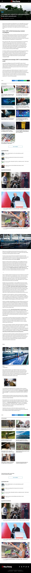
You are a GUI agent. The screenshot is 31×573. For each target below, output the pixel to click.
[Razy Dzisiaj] (15, 1)
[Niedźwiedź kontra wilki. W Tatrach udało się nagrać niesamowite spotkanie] (8, 468)
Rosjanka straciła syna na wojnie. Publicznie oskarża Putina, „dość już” (14, 165)
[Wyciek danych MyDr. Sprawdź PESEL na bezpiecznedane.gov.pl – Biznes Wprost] (8, 113)
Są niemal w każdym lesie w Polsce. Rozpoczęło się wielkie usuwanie (6, 440)
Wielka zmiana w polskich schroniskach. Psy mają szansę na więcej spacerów (7, 463)
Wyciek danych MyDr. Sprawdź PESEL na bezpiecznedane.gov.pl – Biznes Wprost (7, 119)
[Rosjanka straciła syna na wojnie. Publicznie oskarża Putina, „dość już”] (2, 166)
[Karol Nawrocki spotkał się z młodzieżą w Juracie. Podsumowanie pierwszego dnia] (15, 180)
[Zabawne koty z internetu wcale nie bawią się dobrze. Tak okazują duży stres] (23, 424)
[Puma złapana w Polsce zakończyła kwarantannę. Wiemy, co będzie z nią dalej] (8, 446)
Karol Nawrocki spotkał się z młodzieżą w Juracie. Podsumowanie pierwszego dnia (16, 189)
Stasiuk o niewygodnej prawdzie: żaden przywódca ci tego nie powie (14, 157)
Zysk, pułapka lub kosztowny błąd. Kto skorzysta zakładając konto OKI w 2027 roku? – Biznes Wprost (22, 119)
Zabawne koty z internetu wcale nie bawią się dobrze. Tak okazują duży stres (22, 429)
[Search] (28, 1)
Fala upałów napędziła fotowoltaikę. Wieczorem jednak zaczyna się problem (22, 440)
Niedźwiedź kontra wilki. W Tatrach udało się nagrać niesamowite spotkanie (7, 474)
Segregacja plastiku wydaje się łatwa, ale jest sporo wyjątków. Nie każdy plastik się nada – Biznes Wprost (22, 131)
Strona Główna (3, 3)
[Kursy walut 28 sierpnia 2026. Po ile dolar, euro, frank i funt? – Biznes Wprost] (8, 138)
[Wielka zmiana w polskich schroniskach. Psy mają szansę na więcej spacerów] (8, 457)
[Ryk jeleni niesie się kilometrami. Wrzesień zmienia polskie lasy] (23, 446)
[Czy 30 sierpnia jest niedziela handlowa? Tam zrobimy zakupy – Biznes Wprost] (23, 89)
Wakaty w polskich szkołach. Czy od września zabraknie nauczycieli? (14, 153)
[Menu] (2, 1)
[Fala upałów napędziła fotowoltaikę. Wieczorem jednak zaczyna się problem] (23, 435)
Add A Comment (15, 146)
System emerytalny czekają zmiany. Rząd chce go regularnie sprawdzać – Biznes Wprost (7, 95)
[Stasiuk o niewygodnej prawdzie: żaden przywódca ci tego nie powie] (2, 158)
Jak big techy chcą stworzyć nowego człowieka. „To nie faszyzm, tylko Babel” (7, 107)
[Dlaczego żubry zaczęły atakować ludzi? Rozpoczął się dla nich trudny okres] (8, 424)
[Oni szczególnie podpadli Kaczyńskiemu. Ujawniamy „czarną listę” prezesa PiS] (15, 200)
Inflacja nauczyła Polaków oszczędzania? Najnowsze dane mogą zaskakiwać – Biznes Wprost (22, 107)
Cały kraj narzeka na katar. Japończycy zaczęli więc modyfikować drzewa (22, 463)
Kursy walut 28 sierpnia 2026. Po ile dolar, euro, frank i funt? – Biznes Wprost (7, 143)
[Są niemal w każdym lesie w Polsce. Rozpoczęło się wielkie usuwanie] (8, 435)
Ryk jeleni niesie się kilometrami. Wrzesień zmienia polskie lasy (22, 451)
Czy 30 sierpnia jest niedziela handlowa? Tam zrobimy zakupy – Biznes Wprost (22, 95)
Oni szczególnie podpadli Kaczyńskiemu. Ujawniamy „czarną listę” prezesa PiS (15, 208)
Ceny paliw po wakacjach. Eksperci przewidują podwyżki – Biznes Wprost (7, 131)
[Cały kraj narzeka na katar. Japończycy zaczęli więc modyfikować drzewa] (23, 457)
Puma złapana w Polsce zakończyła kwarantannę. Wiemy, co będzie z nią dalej (7, 451)
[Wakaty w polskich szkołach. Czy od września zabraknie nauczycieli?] (2, 154)
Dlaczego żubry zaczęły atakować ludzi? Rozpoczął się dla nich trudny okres (7, 429)
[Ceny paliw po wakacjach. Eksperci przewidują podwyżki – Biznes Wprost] (8, 125)
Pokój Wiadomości (6, 18)
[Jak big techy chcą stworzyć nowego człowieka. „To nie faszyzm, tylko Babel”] (8, 101)
